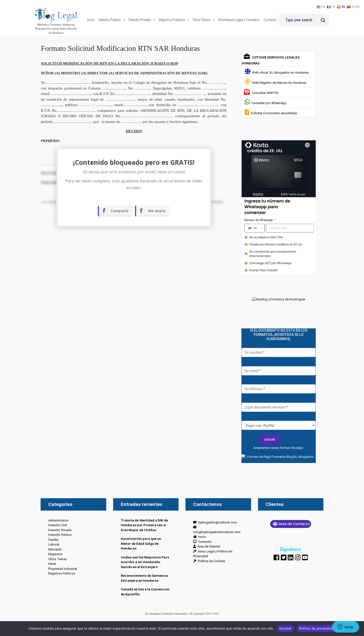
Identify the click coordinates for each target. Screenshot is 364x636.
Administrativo (58, 520)
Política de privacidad (316, 628)
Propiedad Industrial (62, 569)
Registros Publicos (61, 573)
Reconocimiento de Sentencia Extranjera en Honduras (144, 578)
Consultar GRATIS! (264, 93)
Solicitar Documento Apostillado (273, 113)
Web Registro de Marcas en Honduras (279, 83)
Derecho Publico (60, 535)
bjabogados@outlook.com (216, 522)
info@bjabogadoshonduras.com (216, 529)
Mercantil (54, 549)
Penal (52, 564)
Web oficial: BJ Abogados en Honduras (280, 72)
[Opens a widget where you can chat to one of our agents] (345, 627)
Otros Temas (57, 559)
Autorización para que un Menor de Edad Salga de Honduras (141, 543)
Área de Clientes (208, 546)
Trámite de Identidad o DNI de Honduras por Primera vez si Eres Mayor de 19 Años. (144, 525)
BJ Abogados (153, 613)
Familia (53, 540)
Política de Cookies (210, 561)
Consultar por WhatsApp (268, 103)
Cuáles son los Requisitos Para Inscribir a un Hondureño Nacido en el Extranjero (145, 562)
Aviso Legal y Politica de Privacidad (212, 553)
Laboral (53, 544)
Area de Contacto (294, 523)
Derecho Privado (60, 530)
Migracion (55, 554)
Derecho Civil (57, 525)
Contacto (204, 542)
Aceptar (285, 628)
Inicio (201, 537)
